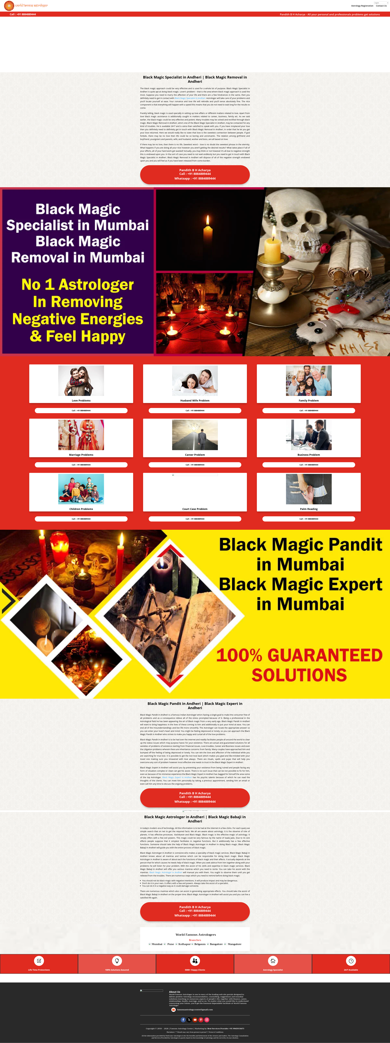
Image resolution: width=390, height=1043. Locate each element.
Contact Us (381, 6)
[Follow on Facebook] (183, 1019)
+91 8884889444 (26, 14)
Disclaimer (171, 1032)
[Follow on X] (189, 1019)
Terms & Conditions (216, 1032)
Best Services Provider (218, 1028)
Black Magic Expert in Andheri (177, 777)
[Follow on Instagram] (206, 1019)
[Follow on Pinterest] (200, 1019)
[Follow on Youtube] (195, 1019)
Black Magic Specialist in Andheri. (190, 98)
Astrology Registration (362, 6)
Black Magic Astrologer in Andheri (165, 872)
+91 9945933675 (236, 1028)
